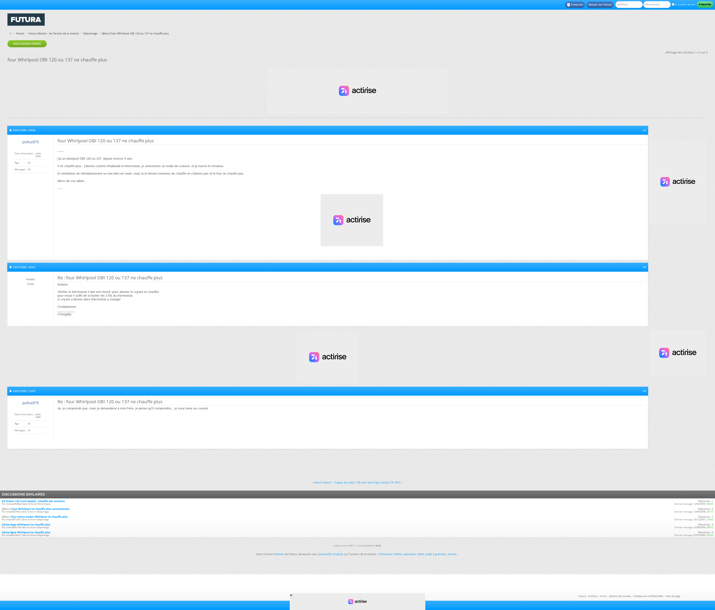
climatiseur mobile (390, 554)
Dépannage (90, 33)
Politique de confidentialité (648, 596)
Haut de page (672, 596)
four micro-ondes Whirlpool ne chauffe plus (39, 516)
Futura (582, 596)
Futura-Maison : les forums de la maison (53, 33)
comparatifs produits (330, 554)
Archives (593, 596)
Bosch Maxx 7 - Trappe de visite (334, 482)
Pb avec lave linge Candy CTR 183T (378, 482)
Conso (603, 596)
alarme (452, 554)
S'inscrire (575, 5)
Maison (279, 554)
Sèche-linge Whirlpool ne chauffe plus (26, 524)
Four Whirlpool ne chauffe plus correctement (40, 509)
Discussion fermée (27, 43)
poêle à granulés (435, 554)
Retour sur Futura (600, 4)
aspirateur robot (413, 554)
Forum (20, 33)
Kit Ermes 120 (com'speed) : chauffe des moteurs (33, 501)
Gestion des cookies (620, 596)
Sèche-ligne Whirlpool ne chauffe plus (26, 532)
